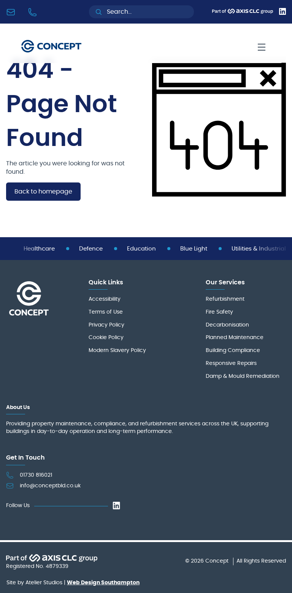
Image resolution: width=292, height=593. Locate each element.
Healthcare (39, 249)
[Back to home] (51, 47)
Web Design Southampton (103, 582)
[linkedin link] (116, 506)
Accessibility (105, 299)
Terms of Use (106, 312)
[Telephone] (34, 12)
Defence (91, 249)
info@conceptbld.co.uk (50, 485)
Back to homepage (43, 192)
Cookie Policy (106, 337)
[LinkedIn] (282, 13)
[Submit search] (98, 12)
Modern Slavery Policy (117, 350)
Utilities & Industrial (259, 249)
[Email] (12, 12)
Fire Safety (219, 312)
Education (141, 249)
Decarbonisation (227, 325)
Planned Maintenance (234, 337)
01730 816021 (36, 475)
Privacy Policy (106, 325)
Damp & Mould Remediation (242, 376)
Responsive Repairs (231, 363)
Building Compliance (233, 350)
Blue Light (193, 249)
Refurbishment (225, 299)
